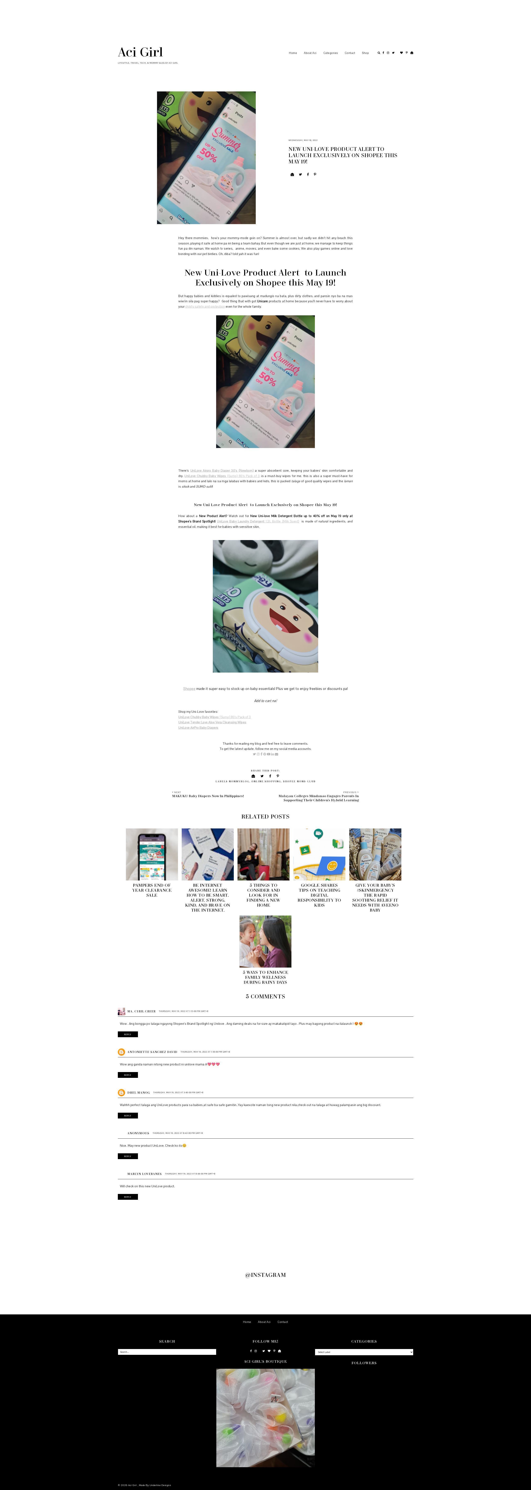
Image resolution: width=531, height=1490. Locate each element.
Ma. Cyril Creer (141, 1011)
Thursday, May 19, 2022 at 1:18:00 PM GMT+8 (205, 1051)
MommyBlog (239, 781)
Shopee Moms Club (299, 781)
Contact (350, 53)
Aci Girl (140, 51)
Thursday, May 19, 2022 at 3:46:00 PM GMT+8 (178, 1092)
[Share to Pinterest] (315, 174)
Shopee (189, 688)
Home (293, 53)
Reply (128, 1034)
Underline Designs (160, 1485)
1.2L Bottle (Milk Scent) (282, 521)
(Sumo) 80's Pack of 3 (243, 476)
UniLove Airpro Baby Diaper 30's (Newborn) (221, 471)
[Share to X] (300, 174)
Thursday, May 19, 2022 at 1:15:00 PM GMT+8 (183, 1011)
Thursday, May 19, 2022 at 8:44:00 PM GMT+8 (190, 1173)
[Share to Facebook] (308, 174)
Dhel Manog (138, 1092)
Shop (365, 53)
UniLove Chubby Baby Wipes (205, 476)
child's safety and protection (205, 307)
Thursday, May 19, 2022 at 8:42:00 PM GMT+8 (178, 1133)
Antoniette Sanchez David (152, 1052)
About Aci (310, 53)
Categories (330, 53)
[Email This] (292, 174)
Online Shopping (266, 781)
